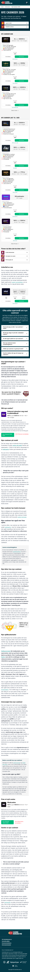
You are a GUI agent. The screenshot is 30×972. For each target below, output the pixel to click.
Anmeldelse (8, 56)
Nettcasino (7, 6)
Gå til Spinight (15, 303)
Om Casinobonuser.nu (7, 939)
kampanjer (8, 902)
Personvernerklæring (6, 943)
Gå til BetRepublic (15, 107)
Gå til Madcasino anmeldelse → (19, 822)
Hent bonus (21, 56)
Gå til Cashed (15, 83)
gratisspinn (8, 527)
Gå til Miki (15, 167)
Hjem (2, 6)
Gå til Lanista (15, 192)
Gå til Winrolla (15, 58)
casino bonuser (22, 517)
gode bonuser (16, 762)
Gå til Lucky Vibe (15, 142)
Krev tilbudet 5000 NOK (7, 435)
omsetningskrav (17, 551)
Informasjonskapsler (6, 944)
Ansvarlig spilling (6, 941)
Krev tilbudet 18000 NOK (6, 822)
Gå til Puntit (15, 240)
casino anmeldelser (17, 282)
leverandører (5, 689)
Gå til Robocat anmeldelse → (21, 434)
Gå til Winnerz (15, 216)
